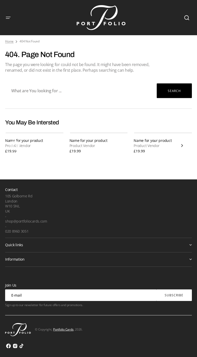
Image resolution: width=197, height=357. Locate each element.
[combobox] (98, 91)
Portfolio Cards (63, 329)
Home (9, 41)
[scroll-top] (186, 346)
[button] (8, 17)
